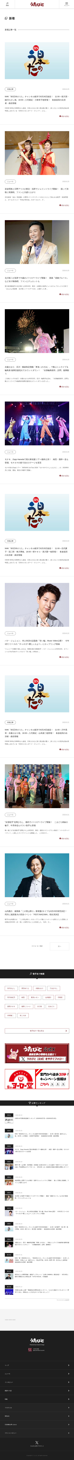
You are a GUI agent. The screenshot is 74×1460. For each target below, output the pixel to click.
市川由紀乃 (11, 997)
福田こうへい (26, 1006)
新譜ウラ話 (8, 1390)
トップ (7, 1365)
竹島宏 (60, 997)
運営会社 (7, 1416)
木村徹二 (10, 1015)
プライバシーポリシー (10, 1433)
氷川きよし (11, 988)
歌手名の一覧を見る (37, 1031)
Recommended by (61, 1300)
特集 (6, 1399)
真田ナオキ (11, 1006)
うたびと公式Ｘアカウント (37, 1446)
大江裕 (39, 1006)
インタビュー (9, 1382)
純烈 (23, 997)
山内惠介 (48, 997)
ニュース (7, 1373)
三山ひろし (54, 988)
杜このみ (23, 1015)
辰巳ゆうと (25, 988)
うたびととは (8, 1407)
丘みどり (51, 1006)
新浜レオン (35, 997)
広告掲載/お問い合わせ (11, 1424)
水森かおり (39, 988)
